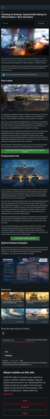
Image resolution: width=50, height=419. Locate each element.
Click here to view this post (25, 238)
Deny (25, 400)
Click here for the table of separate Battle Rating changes (25, 151)
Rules (6, 352)
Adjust (25, 413)
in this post (22, 205)
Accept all (25, 407)
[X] (3, 333)
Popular (8, 356)
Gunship (5, 361)
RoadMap (41, 23)
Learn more (8, 394)
